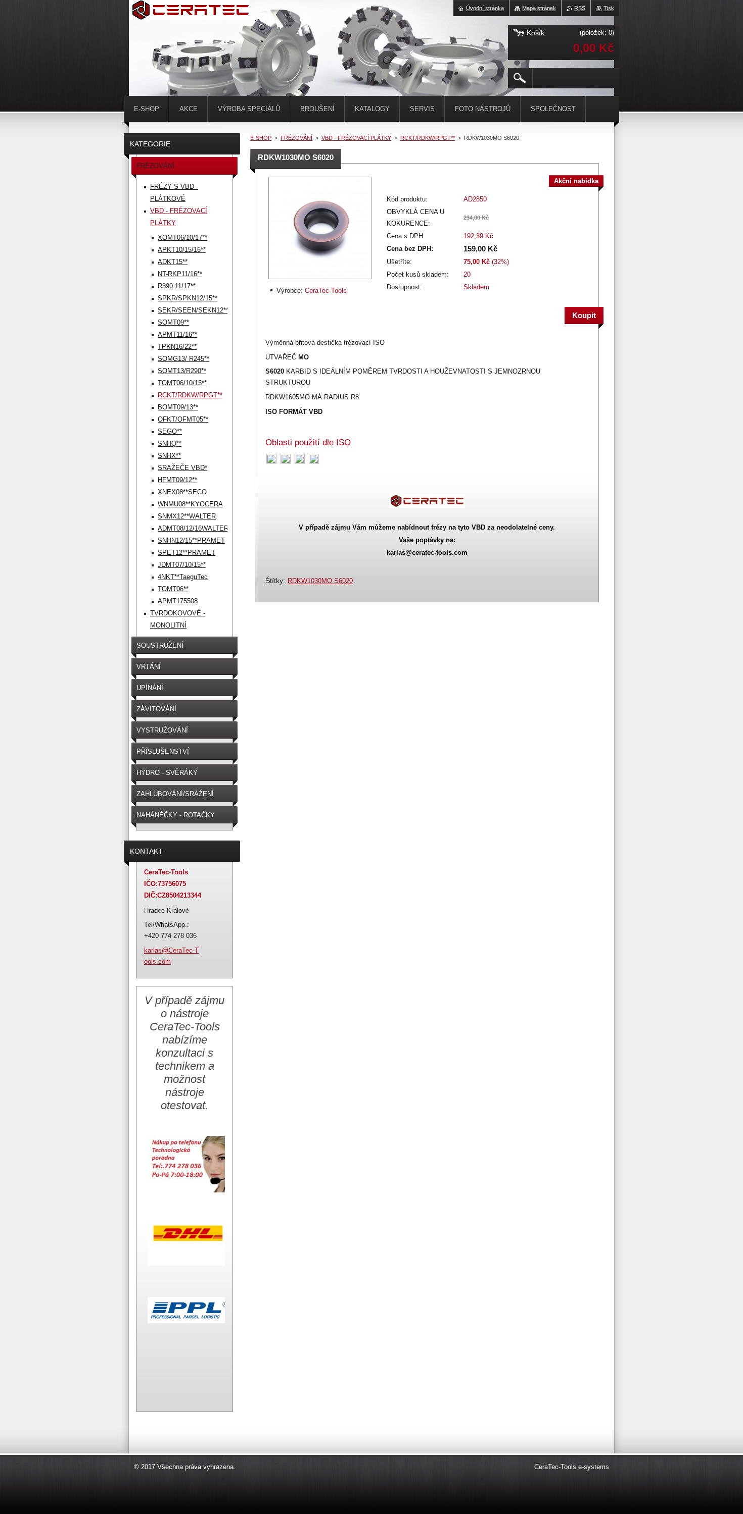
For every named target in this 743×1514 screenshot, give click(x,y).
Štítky (274, 581)
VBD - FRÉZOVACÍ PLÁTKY (356, 138)
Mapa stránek (539, 8)
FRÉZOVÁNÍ (296, 138)
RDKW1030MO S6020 (320, 581)
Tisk (608, 8)
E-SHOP (260, 138)
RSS (579, 8)
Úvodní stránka (485, 8)
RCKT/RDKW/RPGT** (427, 138)
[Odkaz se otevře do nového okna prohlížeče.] (320, 280)
